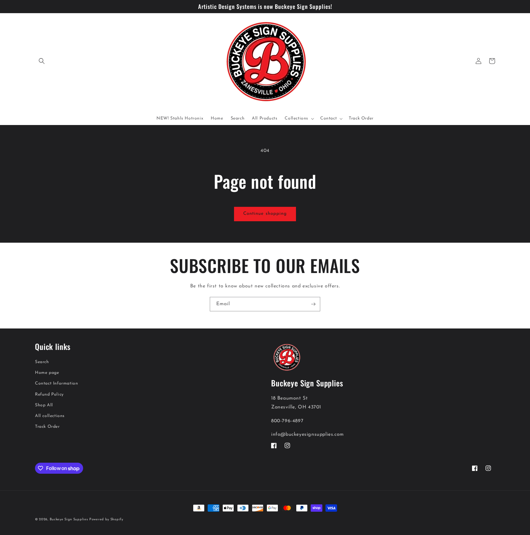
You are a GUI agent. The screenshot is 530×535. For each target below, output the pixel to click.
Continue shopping (265, 213)
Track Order (47, 426)
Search (42, 361)
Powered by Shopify (106, 519)
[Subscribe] (313, 304)
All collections (50, 415)
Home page (47, 372)
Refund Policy (49, 394)
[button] (41, 61)
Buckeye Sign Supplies (69, 519)
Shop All (44, 405)
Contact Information (56, 383)
